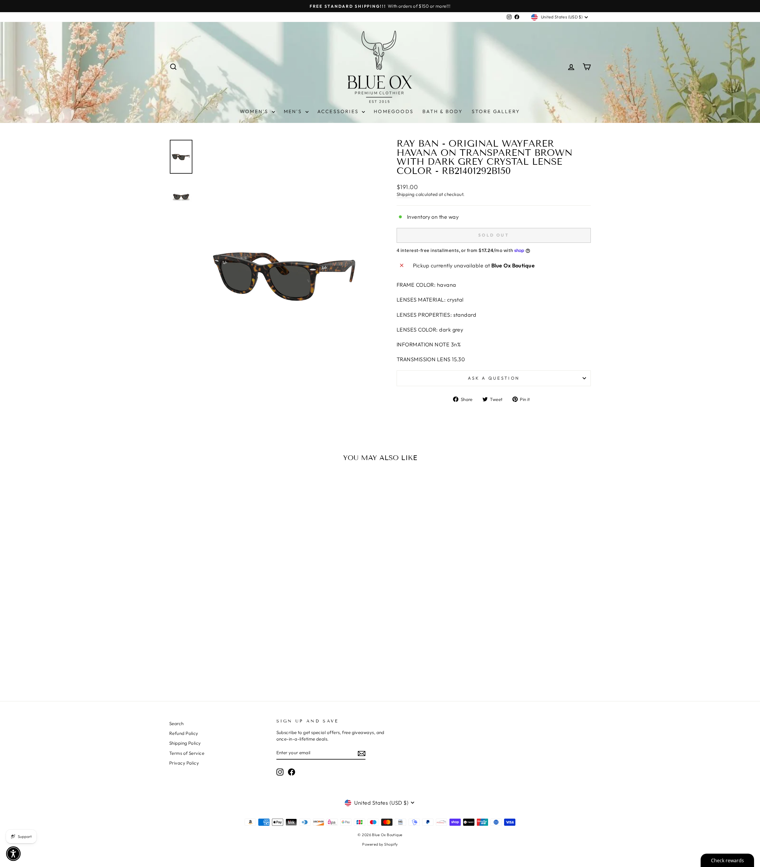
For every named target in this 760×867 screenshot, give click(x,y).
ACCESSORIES (338, 111)
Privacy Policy (184, 763)
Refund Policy (183, 733)
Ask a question (494, 378)
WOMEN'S (255, 111)
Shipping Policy (185, 743)
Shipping (406, 194)
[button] (13, 853)
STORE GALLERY (496, 111)
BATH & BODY (442, 111)
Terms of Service (186, 753)
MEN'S (294, 111)
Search (176, 723)
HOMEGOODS (394, 111)
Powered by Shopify (380, 844)
